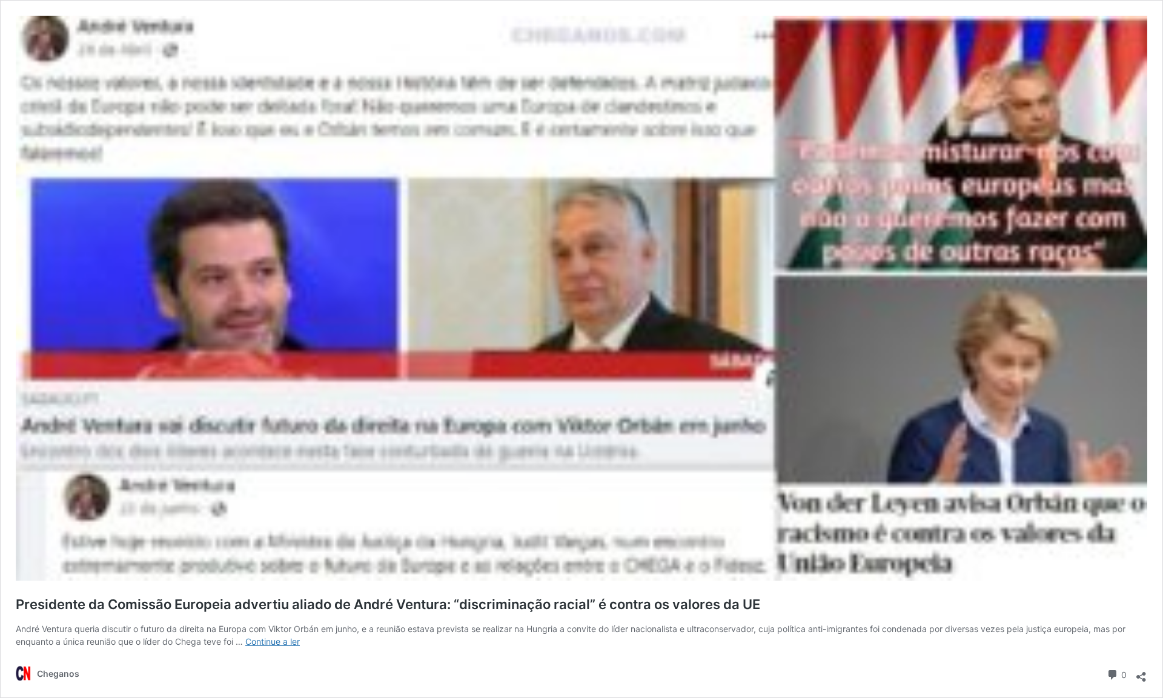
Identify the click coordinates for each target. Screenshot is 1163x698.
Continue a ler (272, 641)
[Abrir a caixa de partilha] (1141, 673)
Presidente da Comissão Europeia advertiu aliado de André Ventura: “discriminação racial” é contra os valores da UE (388, 604)
